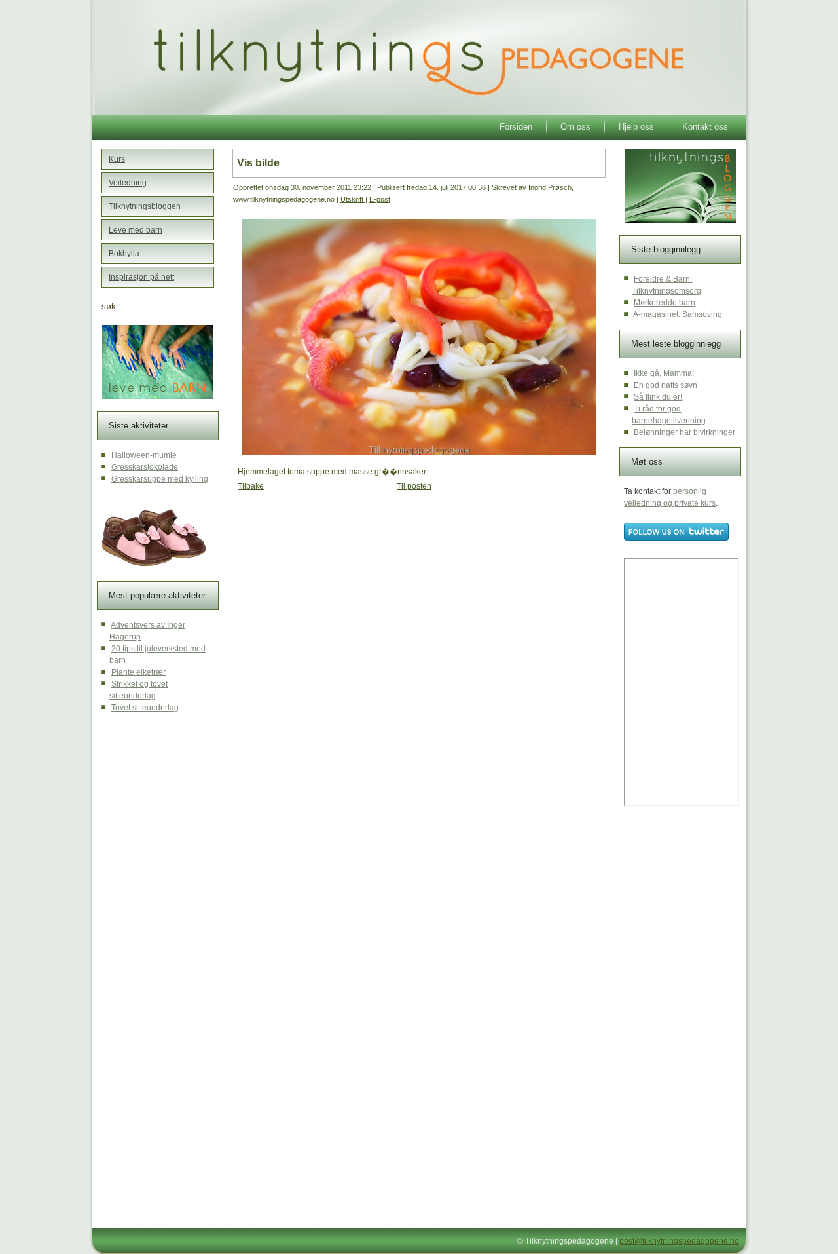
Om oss (575, 127)
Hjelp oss (636, 127)
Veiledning (128, 182)
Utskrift (352, 199)
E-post (379, 199)
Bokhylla (124, 253)
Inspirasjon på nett (141, 277)
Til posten (414, 486)
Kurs (117, 159)
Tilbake (251, 486)
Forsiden (516, 127)
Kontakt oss (705, 127)
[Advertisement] (333, 602)
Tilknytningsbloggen (145, 206)
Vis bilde (258, 162)
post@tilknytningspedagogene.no (679, 1240)
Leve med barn (135, 230)
